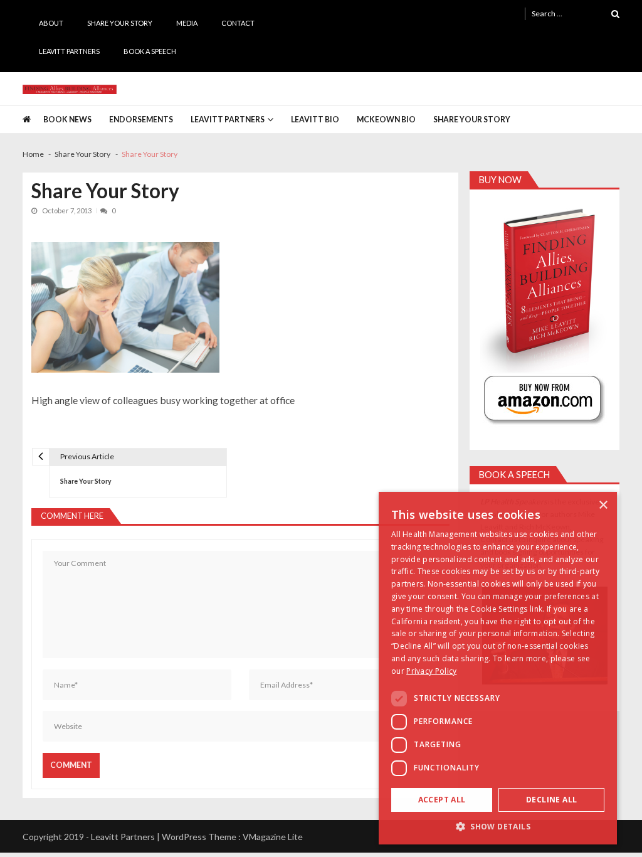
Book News (67, 119)
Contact (238, 23)
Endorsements (141, 119)
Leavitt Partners (69, 51)
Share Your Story (119, 23)
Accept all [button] (442, 799)
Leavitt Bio (315, 119)
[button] (497, 826)
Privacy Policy (431, 671)
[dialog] (498, 668)
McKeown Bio (386, 119)
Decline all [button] (551, 799)
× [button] (603, 505)
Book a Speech (150, 51)
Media (186, 23)
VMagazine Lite (273, 836)
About (51, 23)
